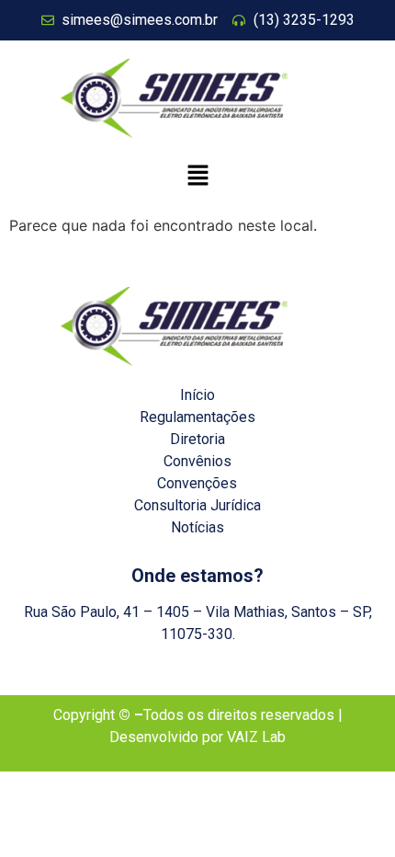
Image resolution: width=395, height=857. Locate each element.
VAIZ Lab (256, 737)
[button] (197, 176)
